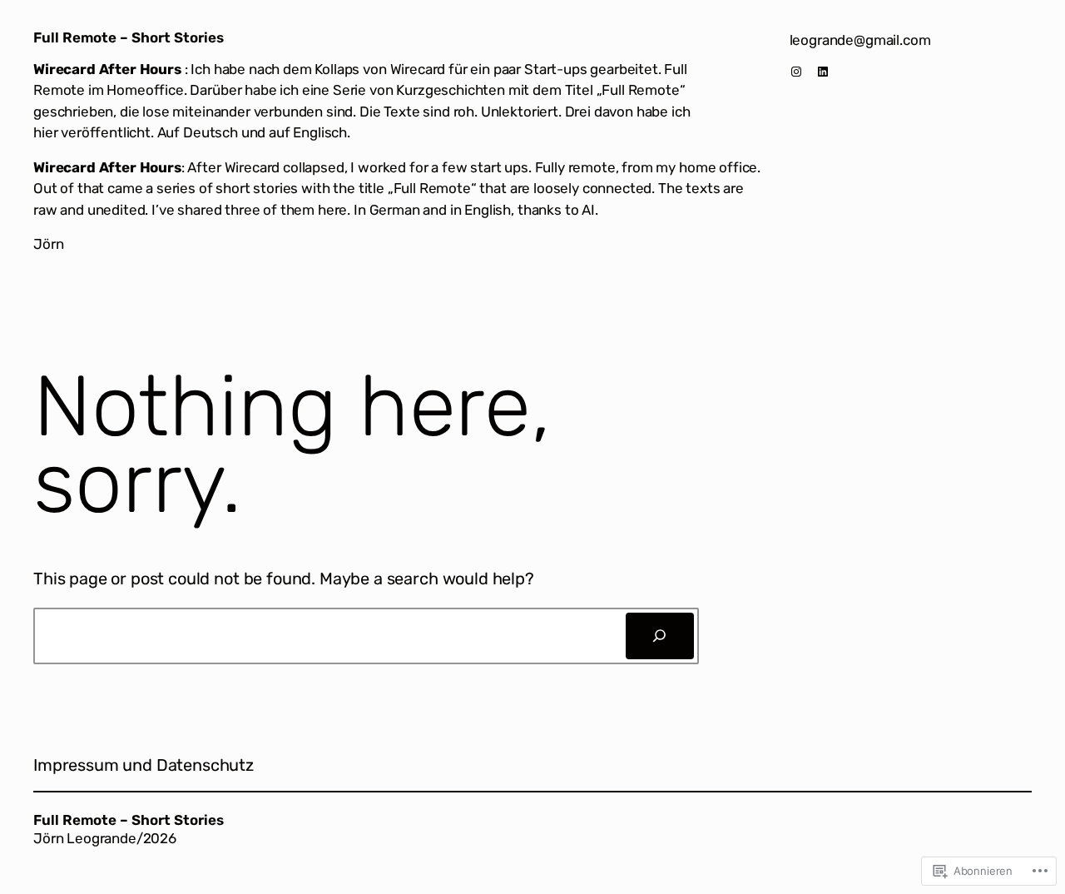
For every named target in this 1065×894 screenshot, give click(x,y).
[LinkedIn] (823, 71)
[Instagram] (796, 71)
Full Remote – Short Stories (128, 37)
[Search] (660, 636)
